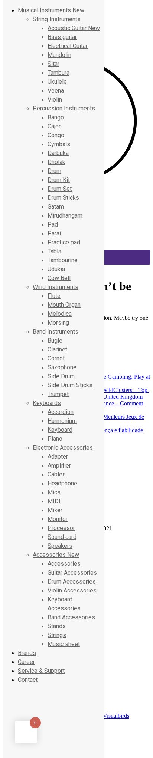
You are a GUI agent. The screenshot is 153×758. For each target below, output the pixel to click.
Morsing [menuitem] (58, 322)
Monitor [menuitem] (58, 519)
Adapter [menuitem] (58, 456)
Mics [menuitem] (54, 492)
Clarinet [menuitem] (57, 349)
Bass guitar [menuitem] (62, 37)
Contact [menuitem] (28, 679)
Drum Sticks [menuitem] (63, 197)
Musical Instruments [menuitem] (51, 10)
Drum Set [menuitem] (60, 188)
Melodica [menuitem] (60, 313)
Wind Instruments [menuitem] (55, 286)
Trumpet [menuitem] (58, 394)
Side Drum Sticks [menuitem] (70, 385)
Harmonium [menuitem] (62, 420)
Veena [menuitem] (56, 90)
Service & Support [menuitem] (41, 670)
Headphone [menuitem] (62, 483)
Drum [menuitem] (54, 170)
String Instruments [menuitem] (57, 19)
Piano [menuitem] (55, 438)
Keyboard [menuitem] (60, 429)
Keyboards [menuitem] (47, 403)
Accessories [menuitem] (56, 554)
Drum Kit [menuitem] (59, 179)
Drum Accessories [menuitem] (72, 581)
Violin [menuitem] (55, 99)
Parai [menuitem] (54, 233)
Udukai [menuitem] (56, 269)
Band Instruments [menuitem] (55, 331)
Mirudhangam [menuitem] (65, 215)
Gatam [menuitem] (56, 206)
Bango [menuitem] (56, 117)
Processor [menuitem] (61, 527)
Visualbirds (116, 716)
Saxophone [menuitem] (62, 367)
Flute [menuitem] (54, 295)
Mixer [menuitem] (55, 510)
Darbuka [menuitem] (58, 153)
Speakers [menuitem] (60, 545)
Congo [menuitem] (56, 135)
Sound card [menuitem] (62, 536)
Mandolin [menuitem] (59, 54)
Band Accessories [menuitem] (71, 617)
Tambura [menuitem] (58, 72)
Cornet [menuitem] (56, 358)
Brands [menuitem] (27, 652)
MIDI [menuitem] (54, 501)
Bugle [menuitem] (55, 340)
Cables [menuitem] (57, 474)
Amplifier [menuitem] (59, 465)
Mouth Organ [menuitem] (64, 304)
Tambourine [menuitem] (63, 260)
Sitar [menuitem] (53, 63)
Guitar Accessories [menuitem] (72, 572)
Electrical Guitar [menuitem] (68, 45)
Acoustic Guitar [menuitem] (74, 28)
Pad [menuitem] (53, 224)
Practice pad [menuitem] (64, 242)
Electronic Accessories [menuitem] (63, 447)
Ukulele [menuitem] (57, 81)
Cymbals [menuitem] (59, 144)
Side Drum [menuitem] (61, 376)
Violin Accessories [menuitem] (72, 590)
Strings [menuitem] (57, 635)
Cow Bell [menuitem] (59, 278)
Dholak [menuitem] (56, 162)
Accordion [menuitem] (61, 411)
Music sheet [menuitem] (64, 644)
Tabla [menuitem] (54, 251)
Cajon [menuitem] (55, 126)
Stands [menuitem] (57, 626)
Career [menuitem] (26, 661)
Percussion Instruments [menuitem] (64, 108)
